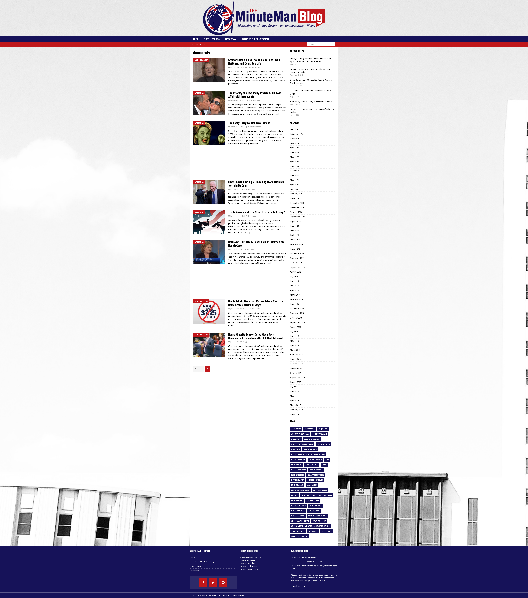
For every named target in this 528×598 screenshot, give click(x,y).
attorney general (300, 434)
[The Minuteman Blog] (264, 34)
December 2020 (297, 203)
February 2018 (296, 354)
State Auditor (319, 521)
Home (195, 39)
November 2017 (297, 368)
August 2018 (295, 327)
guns (324, 465)
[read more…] (234, 83)
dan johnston (310, 449)
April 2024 (294, 147)
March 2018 (295, 350)
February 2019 (296, 299)
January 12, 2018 (237, 67)
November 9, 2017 (237, 100)
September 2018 (297, 322)
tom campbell (298, 531)
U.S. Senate (327, 531)
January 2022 (296, 166)
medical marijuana (300, 490)
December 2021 (297, 170)
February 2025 (296, 134)
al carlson (310, 429)
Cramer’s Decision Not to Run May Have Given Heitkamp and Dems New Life (254, 61)
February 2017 (296, 409)
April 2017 (294, 400)
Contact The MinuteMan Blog (202, 562)
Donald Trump (298, 459)
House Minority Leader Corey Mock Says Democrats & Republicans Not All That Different (255, 336)
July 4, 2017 (234, 249)
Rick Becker (313, 511)
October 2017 (296, 373)
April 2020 (294, 235)
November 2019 (297, 258)
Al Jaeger (323, 429)
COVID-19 (295, 449)
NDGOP (294, 495)
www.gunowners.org (249, 569)
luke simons (297, 485)
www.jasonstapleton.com (250, 557)
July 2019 (294, 276)
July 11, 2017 (235, 216)
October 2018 (296, 317)
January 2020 (296, 249)
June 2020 (294, 226)
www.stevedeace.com (249, 566)
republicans (315, 505)
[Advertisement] (239, 162)
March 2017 (295, 405)
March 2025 (295, 129)
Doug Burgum (315, 459)
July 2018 (294, 331)
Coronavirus (323, 444)
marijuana (312, 485)
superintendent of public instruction (310, 526)
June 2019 (294, 281)
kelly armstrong (316, 475)
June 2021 (294, 175)
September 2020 (297, 216)
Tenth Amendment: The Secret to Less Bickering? (256, 212)
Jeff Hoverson (316, 470)
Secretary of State (300, 521)
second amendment (317, 516)
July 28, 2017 (235, 189)
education (296, 465)
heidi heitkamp (298, 470)
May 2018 (294, 340)
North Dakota (212, 39)
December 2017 (297, 363)
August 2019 (295, 272)
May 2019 (294, 285)
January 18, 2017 (237, 308)
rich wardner (298, 511)
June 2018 (294, 336)
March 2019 (295, 294)
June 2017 (294, 391)
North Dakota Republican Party (317, 495)
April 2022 (294, 161)
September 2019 (297, 267)
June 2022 (294, 152)
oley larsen (297, 500)
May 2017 (294, 396)
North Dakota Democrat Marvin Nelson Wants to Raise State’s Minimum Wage (255, 303)
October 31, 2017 (237, 126)
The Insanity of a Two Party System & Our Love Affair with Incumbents (254, 95)
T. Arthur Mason (254, 67)
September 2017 (297, 377)
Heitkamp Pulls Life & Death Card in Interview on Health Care (256, 244)
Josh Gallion (297, 475)
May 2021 (294, 180)
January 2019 (296, 304)
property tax (312, 500)
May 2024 (294, 143)
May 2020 (294, 230)
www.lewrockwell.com (249, 560)
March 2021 (295, 189)
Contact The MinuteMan (255, 39)
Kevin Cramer (297, 480)
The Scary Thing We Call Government (249, 123)
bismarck (295, 439)
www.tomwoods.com (249, 563)
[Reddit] (223, 582)
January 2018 (296, 359)
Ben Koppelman (319, 434)
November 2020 (297, 207)
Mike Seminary (320, 490)
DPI (327, 459)
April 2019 (294, 290)
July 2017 (294, 386)
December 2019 (297, 253)
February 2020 (296, 244)
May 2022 (294, 157)
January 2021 (296, 198)
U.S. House (313, 531)
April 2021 (294, 184)
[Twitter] (213, 582)
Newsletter (194, 570)
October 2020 (296, 212)
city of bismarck (312, 439)
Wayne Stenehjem (299, 536)
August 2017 (295, 382)
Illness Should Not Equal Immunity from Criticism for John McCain (256, 184)
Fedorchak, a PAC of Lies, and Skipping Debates (311, 101)
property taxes (298, 505)
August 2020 (295, 221)
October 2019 (296, 262)
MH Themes (239, 595)
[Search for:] (321, 44)
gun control (311, 465)
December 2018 (297, 308)
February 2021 (296, 193)
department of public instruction (308, 454)
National (230, 39)
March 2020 (295, 239)
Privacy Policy (195, 566)
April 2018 (294, 345)
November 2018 (297, 313)
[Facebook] (203, 582)
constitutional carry (302, 444)
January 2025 (296, 138)
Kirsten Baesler (315, 480)
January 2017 (296, 414)
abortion (296, 429)
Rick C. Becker (297, 516)
